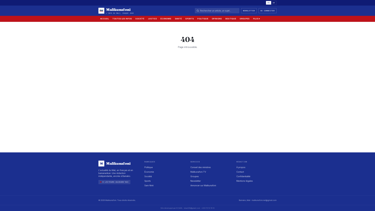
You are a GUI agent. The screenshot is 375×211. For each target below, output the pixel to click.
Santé (178, 18)
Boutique (230, 18)
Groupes (244, 18)
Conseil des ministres (200, 167)
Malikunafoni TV (198, 172)
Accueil (104, 18)
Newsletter (249, 11)
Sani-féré (149, 185)
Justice (152, 18)
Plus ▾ (256, 18)
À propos (240, 167)
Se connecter (267, 11)
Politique (202, 18)
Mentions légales (244, 181)
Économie (165, 18)
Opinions (217, 18)
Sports (189, 18)
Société (139, 18)
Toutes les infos (122, 18)
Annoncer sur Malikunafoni (203, 185)
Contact (240, 172)
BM (274, 3)
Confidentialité (243, 176)
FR (268, 3)
